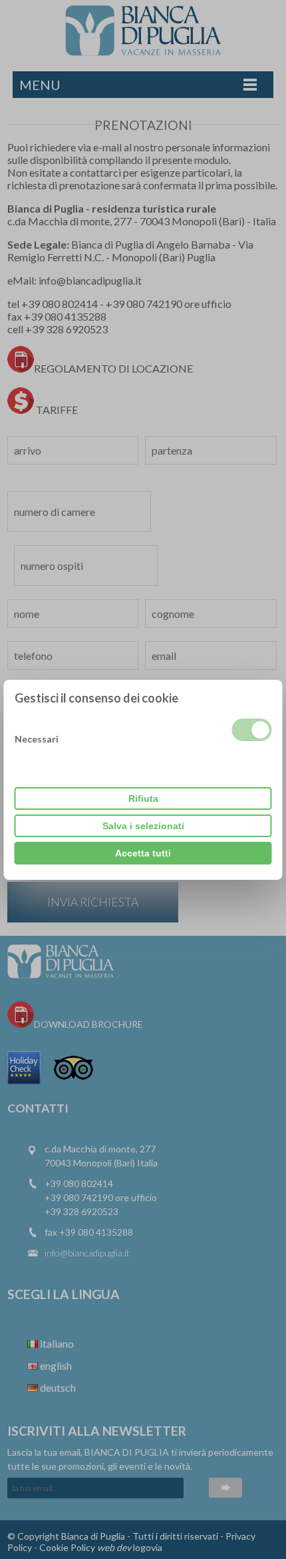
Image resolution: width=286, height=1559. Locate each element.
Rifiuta (143, 798)
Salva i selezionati (143, 825)
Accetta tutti (143, 853)
